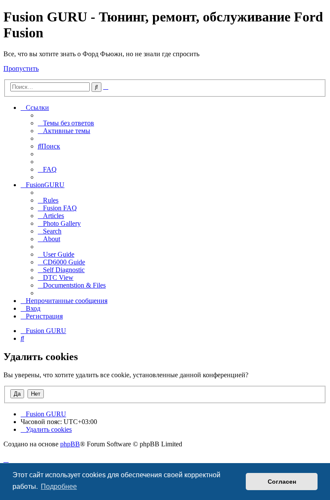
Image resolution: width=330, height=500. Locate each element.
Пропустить (21, 68)
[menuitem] (66, 123)
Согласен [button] (282, 481)
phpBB (70, 444)
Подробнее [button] (59, 486)
